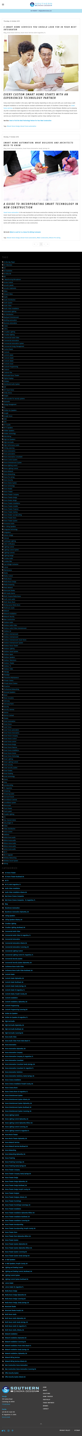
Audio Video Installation (11, 308)
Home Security (8, 480)
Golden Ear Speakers (10, 410)
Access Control (8, 282)
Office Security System (12, 1373)
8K (5, 276)
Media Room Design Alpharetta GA (15, 1295)
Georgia (4, 1396)
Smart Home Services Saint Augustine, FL (33, 32)
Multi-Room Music (9, 602)
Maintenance (8, 570)
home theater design (10, 500)
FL (4, 407)
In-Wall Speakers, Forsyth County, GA (16, 1263)
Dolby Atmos (8, 393)
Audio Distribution (9, 300)
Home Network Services (12, 1142)
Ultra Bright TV (8, 823)
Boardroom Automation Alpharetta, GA (17, 912)
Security (6, 707)
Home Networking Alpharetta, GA (15, 1154)
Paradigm (7, 675)
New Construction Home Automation (16, 1365)
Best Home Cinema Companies (14, 896)
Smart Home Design (14, 126)
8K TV (6, 880)
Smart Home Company (11, 736)
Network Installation (10, 614)
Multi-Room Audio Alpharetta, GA (15, 1318)
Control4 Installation (11, 998)
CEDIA (6, 326)
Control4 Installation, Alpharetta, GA (16, 1002)
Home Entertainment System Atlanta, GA (17, 1099)
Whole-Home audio (10, 846)
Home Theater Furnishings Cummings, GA (17, 1205)
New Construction (43, 238)
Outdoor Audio (8, 622)
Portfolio (46, 1399)
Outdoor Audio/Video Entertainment (15, 628)
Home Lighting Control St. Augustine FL (17, 1131)
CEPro (6, 329)
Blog (5, 32)
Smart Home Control (10, 739)
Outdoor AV (7, 631)
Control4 (6, 352)
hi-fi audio (7, 425)
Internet (6, 538)
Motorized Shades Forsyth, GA (14, 1310)
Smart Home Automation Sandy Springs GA (36, 148)
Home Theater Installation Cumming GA (17, 1220)
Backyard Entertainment (11, 317)
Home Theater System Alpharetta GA (16, 1244)
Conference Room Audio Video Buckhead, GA (18, 970)
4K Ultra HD (7, 274)
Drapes (6, 396)
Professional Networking (11, 689)
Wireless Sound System (11, 861)
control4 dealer (8, 355)
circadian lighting (9, 335)
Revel (5, 695)
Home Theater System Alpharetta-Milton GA (18, 1248)
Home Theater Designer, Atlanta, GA (16, 1197)
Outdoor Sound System (11, 651)
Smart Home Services (13, 32)
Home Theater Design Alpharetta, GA (16, 1181)
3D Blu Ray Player (9, 262)
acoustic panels (8, 285)
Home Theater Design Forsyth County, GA (17, 1189)
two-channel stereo (10, 820)
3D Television (8, 265)
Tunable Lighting (9, 814)
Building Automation (10, 320)
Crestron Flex (8, 372)
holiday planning (9, 448)
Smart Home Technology (11, 756)
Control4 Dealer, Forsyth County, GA (16, 994)
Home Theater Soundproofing (14, 1224)
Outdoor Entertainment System (13, 643)
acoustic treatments (10, 288)
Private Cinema (8, 680)
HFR (5, 422)
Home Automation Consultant (13, 457)
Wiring (6, 864)
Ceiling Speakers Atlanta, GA (13, 920)
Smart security (8, 765)
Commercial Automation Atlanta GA (16, 943)
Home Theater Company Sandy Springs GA (18, 1174)
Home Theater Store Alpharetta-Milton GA (18, 1236)
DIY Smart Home (9, 390)
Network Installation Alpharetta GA (15, 1338)
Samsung (7, 701)
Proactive (7, 686)
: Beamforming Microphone (12, 279)
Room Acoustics (9, 698)
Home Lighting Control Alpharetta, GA (16, 1119)
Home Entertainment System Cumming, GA (18, 1111)
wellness (6, 834)
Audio (6, 297)
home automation (9, 454)
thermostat (7, 805)
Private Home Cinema (10, 683)
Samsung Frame (9, 704)
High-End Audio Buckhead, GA (14, 1029)
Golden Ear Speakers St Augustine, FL (16, 1017)
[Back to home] (41, 4)
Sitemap (77, 1430)
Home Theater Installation (12, 503)
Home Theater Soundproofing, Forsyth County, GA (20, 1228)
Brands (45, 1406)
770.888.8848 (6, 1404)
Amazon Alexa (8, 294)
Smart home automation (11, 212)
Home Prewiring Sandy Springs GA (15, 1166)
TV (5, 817)
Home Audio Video (10, 1037)
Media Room (8, 579)
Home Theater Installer (11, 506)
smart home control (10, 741)
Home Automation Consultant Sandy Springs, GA (20, 1064)
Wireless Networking (10, 858)
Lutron (6, 567)
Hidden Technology (10, 433)
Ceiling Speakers (10, 916)
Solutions (46, 1393)
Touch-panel (8, 811)
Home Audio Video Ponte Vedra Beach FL (17, 1041)
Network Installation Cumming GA (15, 1342)
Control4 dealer (9, 361)
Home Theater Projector (11, 509)
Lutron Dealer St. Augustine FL (14, 1287)
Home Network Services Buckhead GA (16, 1146)
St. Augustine (8, 788)
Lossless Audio (8, 558)
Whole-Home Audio (10, 843)
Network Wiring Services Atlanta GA (16, 1361)
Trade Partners (48, 1402)
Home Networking (9, 474)
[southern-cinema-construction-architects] (41, 176)
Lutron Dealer (9, 1283)
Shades (6, 718)
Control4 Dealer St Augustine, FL (15, 990)
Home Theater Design (10, 497)
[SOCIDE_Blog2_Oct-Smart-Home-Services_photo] (41, 63)
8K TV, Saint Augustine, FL (13, 884)
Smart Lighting (8, 759)
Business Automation (10, 323)
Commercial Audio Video (11, 338)
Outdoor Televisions (10, 660)
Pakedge (6, 672)
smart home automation (28, 126)
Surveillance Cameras (10, 800)
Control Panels (8, 349)
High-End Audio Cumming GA (14, 1033)
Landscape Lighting (10, 541)
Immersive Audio (9, 523)
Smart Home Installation (11, 750)
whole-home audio (10, 849)
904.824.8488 (6, 1417)
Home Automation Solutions (13, 1072)
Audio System (8, 303)
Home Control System (10, 460)
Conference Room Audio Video (14, 966)
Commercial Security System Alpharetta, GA (18, 963)
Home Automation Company (13, 1052)
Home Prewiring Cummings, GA (14, 1162)
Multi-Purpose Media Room (12, 596)
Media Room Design (10, 582)
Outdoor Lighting (9, 648)
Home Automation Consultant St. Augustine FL (19, 1068)
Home (45, 1387)
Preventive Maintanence (11, 678)
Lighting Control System (11, 550)
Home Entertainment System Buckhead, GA (18, 1107)
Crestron (6, 369)
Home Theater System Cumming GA (16, 1252)
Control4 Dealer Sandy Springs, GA (15, 986)
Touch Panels (8, 808)
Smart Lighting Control (11, 762)
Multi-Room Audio (10, 1314)
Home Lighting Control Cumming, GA (16, 1127)
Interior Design (8, 535)
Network (6, 611)
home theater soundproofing (13, 515)
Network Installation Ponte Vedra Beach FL (18, 1346)
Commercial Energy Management (14, 346)
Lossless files (8, 561)
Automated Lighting (10, 311)
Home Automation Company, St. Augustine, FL (19, 1056)
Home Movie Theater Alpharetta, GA (16, 1138)
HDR (5, 419)
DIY (5, 387)
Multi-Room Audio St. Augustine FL (16, 1326)
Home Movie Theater (11, 1134)
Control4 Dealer (9, 358)
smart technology (9, 776)
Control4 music (8, 364)
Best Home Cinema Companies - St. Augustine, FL (20, 900)
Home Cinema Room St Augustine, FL (16, 1091)
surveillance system (10, 802)
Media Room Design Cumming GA (15, 1299)
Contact (46, 1409)
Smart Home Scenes (10, 753)
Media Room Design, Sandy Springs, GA (17, 1303)
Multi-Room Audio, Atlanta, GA (14, 1330)
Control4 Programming (11, 367)
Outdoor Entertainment (11, 637)
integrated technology (11, 529)
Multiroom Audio (9, 608)
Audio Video (8, 306)
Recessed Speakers (9, 692)
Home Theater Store (10, 518)
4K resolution (8, 271)
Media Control (8, 576)
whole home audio (10, 837)
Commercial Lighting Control (14, 951)
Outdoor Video (8, 669)
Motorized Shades (9, 590)
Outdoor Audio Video (10, 625)
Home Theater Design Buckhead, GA (16, 1185)
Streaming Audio (9, 794)
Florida (4, 1409)
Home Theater (8, 492)
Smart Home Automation (14, 148)
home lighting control (10, 465)
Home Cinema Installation (13, 1080)
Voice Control (8, 832)
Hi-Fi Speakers (8, 428)
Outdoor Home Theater (11, 646)
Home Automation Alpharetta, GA (15, 1048)
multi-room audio (9, 599)
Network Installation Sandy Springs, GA (17, 1349)
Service (6, 712)
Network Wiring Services (12, 1357)
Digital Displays (9, 378)
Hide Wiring (7, 436)
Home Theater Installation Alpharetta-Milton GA (19, 1213)
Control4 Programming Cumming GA (16, 1009)
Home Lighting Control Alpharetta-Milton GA (18, 1123)
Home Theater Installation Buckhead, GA (17, 1217)
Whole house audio (10, 840)
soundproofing (8, 785)
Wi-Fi (5, 852)
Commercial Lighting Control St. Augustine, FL (19, 955)
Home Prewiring (10, 1158)
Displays (6, 381)
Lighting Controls (9, 553)
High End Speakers (9, 439)
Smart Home (8, 724)
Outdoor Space (8, 654)
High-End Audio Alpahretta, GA (14, 1025)
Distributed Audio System (12, 384)
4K (5, 268)
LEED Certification (9, 544)
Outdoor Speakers (9, 657)
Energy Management (10, 404)
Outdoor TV (7, 666)
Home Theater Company (11, 494)
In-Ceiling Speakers (10, 526)
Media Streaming (9, 585)
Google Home (8, 416)
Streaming (7, 791)
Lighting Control (9, 547)
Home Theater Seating (11, 512)
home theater (8, 489)
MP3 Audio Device (9, 593)
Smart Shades (8, 771)
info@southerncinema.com (45, 11)
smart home (7, 727)
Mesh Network (8, 587)
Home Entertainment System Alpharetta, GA (18, 1103)
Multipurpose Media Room (12, 605)
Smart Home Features (10, 747)
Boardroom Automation (12, 908)
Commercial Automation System (14, 343)
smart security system (10, 768)
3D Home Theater (10, 873)
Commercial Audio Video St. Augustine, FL (18, 935)
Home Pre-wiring (55, 238)
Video (6, 826)
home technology (9, 486)
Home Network (8, 471)
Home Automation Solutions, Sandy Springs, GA (19, 1076)
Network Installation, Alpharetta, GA (16, 1353)
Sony (5, 782)
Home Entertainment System (13, 462)
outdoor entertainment (11, 634)
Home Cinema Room (11, 1088)
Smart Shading (8, 773)
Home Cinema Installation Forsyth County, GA (19, 1084)
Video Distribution (9, 829)
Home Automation (9, 451)
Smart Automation (9, 721)
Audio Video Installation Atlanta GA (16, 892)
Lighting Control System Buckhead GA (16, 1279)
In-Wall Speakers (10, 1260)
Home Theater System (10, 521)
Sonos (6, 779)
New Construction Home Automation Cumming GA (20, 1369)
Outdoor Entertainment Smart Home (15, 640)
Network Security (9, 616)
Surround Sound (9, 797)
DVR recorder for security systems (14, 399)
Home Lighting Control (11, 468)
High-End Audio (9, 442)
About (45, 1390)
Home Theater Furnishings (13, 1201)
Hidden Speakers (9, 431)
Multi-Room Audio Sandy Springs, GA (16, 1322)
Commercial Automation (11, 340)
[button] (3, 4)
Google (6, 413)
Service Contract (9, 715)
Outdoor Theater (9, 663)
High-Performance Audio (11, 445)
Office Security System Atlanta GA (15, 1377)
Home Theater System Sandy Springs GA (17, 1256)
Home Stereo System (10, 483)
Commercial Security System (13, 959)
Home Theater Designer (12, 1193)
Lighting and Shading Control (14, 1267)
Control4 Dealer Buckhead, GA (14, 982)
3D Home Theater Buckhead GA (14, 877)
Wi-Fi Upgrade (8, 855)
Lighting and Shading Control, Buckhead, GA (18, 1271)
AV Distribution (8, 314)
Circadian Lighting (9, 332)
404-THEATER (33, 11)
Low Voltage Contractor (11, 564)
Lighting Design (9, 555)
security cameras (9, 709)
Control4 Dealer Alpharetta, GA (14, 978)
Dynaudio (7, 401)
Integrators (7, 532)
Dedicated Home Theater (11, 375)
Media (6, 573)
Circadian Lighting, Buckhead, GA (15, 927)
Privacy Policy (65, 1430)
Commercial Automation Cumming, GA (17, 947)
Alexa (5, 291)
